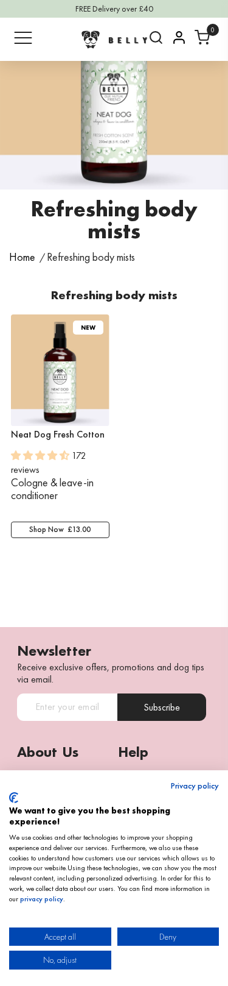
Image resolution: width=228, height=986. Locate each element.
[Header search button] (156, 37)
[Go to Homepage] (114, 39)
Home (22, 257)
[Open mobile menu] (23, 38)
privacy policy (41, 899)
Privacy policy (195, 786)
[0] (202, 37)
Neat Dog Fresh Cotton (58, 434)
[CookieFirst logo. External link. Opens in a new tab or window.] (13, 797)
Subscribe (161, 707)
